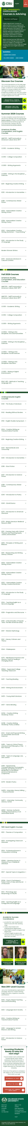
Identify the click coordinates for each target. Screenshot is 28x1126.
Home (5, 9)
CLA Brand (3, 1108)
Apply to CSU (18, 1105)
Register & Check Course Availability (12, 100)
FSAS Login (4, 1106)
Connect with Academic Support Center (11, 942)
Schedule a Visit (12, 1078)
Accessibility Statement (20, 1112)
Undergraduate (13, 9)
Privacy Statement (19, 1110)
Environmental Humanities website (11, 125)
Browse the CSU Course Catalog (12, 107)
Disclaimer (17, 1113)
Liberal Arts (4, 1105)
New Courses (19, 58)
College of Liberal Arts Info (12, 1090)
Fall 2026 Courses (9, 58)
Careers (17, 1106)
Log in (16, 1116)
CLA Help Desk (4, 1112)
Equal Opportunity (19, 1108)
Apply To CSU (12, 1084)
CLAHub (3, 1110)
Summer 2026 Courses (10, 55)
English (17, 3)
